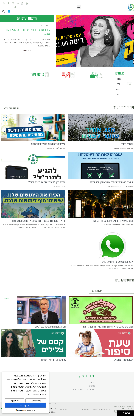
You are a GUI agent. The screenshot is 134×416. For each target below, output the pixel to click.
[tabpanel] (95, 41)
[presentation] (100, 127)
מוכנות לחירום (66, 75)
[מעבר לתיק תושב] (22, 3)
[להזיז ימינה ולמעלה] (121, 412)
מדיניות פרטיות (51, 403)
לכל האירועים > (96, 291)
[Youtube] (18, 3)
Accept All (25, 405)
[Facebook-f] (8, 3)
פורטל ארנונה (94, 75)
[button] (79, 7)
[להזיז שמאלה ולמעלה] (119, 412)
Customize (35, 400)
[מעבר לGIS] (27, 3)
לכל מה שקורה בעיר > (11, 108)
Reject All (14, 400)
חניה (118, 94)
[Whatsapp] (4, 3)
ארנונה (118, 79)
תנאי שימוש (63, 409)
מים (118, 84)
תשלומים (121, 73)
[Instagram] (13, 3)
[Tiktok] (15, 7)
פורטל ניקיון (37, 74)
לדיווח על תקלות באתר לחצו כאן (102, 409)
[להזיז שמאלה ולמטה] (119, 414)
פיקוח (118, 89)
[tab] (23, 50)
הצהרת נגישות (85, 409)
